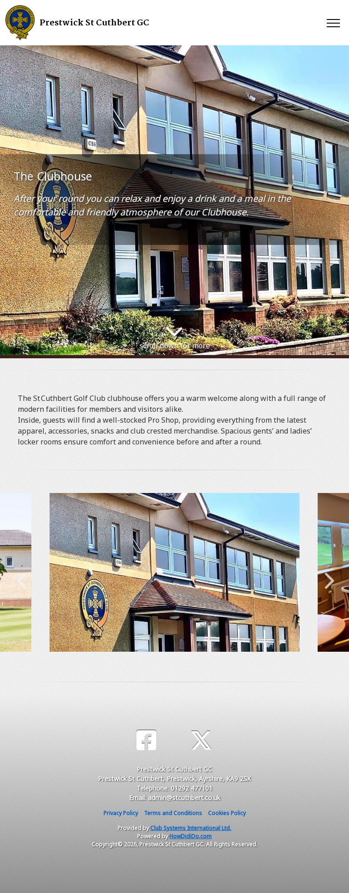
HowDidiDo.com (191, 836)
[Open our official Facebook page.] (146, 740)
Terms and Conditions (173, 813)
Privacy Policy (121, 813)
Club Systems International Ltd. (190, 828)
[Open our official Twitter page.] (201, 740)
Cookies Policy (227, 813)
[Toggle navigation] (332, 22)
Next (327, 576)
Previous (21, 576)
